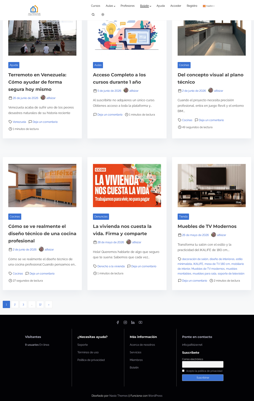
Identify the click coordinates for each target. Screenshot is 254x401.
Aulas (98, 65)
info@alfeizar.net (192, 344)
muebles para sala (204, 273)
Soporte (82, 344)
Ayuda (14, 65)
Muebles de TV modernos (208, 268)
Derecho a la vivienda (111, 266)
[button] (209, 5)
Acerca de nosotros (142, 344)
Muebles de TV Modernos (207, 226)
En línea (37, 344)
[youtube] (140, 323)
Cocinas (184, 65)
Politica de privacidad (91, 360)
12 (40, 304)
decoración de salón (195, 259)
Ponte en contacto (197, 337)
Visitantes (33, 337)
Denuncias (101, 216)
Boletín (134, 367)
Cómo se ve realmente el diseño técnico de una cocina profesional (42, 234)
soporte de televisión (231, 273)
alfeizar (51, 98)
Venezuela (19, 122)
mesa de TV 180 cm (217, 264)
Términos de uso (88, 352)
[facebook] (117, 323)
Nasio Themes (118, 395)
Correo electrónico (192, 359)
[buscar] (93, 15)
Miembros (136, 360)
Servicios (135, 352)
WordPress (155, 395)
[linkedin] (133, 323)
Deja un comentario (45, 122)
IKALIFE (198, 264)
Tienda (183, 216)
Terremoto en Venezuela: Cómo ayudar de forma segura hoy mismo (37, 82)
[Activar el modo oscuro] (102, 15)
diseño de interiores (222, 259)
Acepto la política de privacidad (204, 371)
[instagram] (125, 323)
